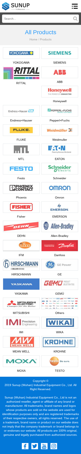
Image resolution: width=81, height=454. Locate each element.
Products (46, 39)
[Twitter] (34, 446)
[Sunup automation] (16, 6)
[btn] (75, 6)
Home (33, 39)
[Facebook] (25, 446)
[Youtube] (44, 446)
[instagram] (53, 446)
